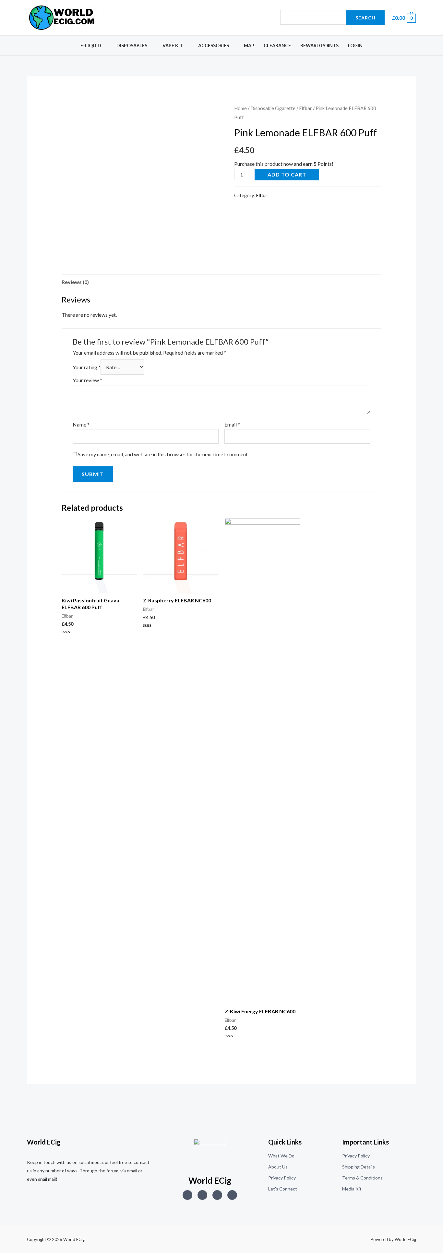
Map (249, 45)
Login (355, 45)
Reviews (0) (75, 282)
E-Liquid (90, 45)
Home (240, 108)
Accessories (213, 45)
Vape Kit (172, 45)
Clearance (277, 45)
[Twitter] (202, 1195)
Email (232, 424)
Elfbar (305, 108)
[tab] (75, 282)
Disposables (131, 45)
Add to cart (287, 174)
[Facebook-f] (232, 1195)
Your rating (87, 367)
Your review (87, 380)
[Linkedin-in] (217, 1195)
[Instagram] (187, 1195)
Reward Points (319, 45)
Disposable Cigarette (272, 108)
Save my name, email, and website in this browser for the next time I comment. (163, 454)
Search (365, 17)
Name (81, 424)
